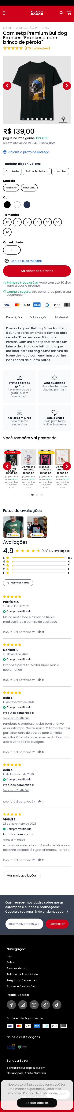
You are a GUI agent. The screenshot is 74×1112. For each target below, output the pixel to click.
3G (57, 222)
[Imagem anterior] (7, 86)
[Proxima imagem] (67, 86)
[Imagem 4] (37, 119)
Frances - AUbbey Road (11, 468)
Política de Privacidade (22, 974)
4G (7, 232)
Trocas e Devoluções (21, 986)
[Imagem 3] (32, 119)
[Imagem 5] (41, 119)
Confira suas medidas (26, 261)
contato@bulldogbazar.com (26, 1068)
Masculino (29, 187)
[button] (5, 13)
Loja (9, 956)
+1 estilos (60, 171)
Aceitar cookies (37, 1103)
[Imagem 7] (51, 119)
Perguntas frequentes (22, 980)
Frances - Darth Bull (16, 718)
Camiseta (12, 171)
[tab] (14, 317)
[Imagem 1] (23, 119)
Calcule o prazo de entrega (28, 152)
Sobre (11, 962)
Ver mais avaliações (22, 875)
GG (48, 222)
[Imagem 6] (46, 119)
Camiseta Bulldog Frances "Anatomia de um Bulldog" (62, 468)
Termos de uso (17, 968)
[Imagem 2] (28, 119)
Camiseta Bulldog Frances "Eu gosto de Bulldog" (28, 468)
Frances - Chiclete (45, 468)
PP (7, 222)
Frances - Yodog (14, 840)
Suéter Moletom (36, 171)
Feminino (11, 187)
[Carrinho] (69, 13)
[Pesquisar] (62, 13)
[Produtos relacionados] (32, 495)
